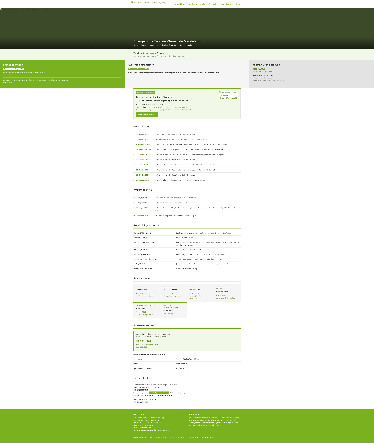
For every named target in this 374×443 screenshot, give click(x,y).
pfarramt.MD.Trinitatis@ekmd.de (175, 107)
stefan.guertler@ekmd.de (225, 298)
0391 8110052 (141, 312)
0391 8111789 (168, 314)
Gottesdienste (191, 4)
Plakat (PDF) (159, 211)
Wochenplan (212, 4)
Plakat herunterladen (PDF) (147, 114)
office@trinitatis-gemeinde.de (263, 71)
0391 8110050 (259, 69)
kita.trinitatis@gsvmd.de (144, 315)
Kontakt (238, 4)
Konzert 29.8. (179, 4)
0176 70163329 (221, 295)
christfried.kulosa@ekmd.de (146, 296)
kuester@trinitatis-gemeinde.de (196, 297)
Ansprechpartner (226, 4)
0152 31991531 (194, 293)
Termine (203, 4)
